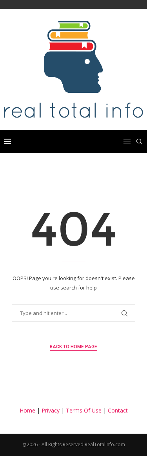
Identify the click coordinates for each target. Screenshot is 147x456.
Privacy (51, 410)
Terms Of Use (84, 410)
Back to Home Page (73, 346)
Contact (118, 410)
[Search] (139, 141)
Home (27, 410)
